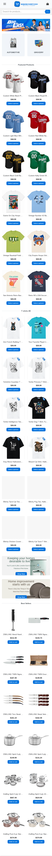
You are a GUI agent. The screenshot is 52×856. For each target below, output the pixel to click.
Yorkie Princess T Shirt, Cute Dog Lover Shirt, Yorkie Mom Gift (39, 382)
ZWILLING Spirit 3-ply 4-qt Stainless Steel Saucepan (13, 754)
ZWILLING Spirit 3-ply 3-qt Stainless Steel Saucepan (39, 754)
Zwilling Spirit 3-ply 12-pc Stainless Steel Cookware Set (13, 794)
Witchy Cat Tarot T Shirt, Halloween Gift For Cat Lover (39, 542)
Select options (13, 103)
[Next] (49, 46)
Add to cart (13, 642)
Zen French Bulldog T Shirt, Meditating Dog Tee (13, 342)
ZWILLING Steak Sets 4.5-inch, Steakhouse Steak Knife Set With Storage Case (39, 714)
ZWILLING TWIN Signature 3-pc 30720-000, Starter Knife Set (13, 674)
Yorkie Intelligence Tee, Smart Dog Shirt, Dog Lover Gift (13, 422)
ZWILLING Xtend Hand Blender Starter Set (13, 634)
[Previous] (2, 46)
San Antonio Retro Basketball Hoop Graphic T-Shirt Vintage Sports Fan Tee (13, 295)
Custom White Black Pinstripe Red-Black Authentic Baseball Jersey (13, 96)
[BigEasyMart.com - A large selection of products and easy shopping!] (26, 4)
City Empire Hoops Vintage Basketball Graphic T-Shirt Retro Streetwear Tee (39, 255)
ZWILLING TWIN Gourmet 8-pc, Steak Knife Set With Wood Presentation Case (39, 674)
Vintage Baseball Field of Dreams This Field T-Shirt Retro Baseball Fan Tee (13, 255)
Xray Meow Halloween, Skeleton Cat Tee (13, 462)
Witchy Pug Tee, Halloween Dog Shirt (39, 502)
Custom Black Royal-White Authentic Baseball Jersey (39, 96)
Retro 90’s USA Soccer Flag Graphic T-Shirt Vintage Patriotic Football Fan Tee (39, 295)
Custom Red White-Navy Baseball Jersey (39, 136)
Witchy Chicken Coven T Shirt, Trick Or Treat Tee (13, 542)
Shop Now (21, 574)
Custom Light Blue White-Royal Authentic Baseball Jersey (13, 136)
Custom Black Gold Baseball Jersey (13, 176)
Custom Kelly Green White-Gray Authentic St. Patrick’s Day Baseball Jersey (39, 176)
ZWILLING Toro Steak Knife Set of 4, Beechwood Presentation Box (13, 714)
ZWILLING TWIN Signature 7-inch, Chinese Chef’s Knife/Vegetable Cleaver (39, 634)
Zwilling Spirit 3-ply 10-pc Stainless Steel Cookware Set (39, 794)
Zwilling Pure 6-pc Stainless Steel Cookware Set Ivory (39, 834)
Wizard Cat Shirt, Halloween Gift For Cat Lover (39, 462)
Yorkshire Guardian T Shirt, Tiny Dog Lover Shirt (13, 382)
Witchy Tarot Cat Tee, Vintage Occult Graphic (13, 502)
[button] (4, 4)
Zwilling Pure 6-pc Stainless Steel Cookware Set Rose (13, 834)
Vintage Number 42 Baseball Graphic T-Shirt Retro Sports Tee (39, 216)
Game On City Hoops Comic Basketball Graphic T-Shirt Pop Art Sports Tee (13, 216)
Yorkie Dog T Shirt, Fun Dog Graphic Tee (39, 422)
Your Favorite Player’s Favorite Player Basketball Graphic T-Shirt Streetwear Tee (39, 342)
